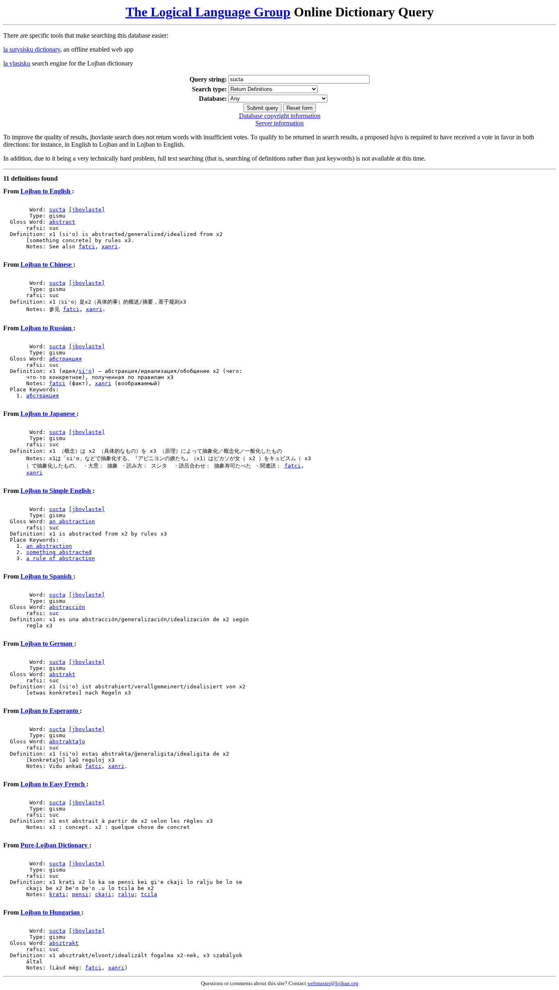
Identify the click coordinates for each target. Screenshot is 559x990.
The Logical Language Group (208, 12)
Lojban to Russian (46, 328)
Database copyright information (279, 115)
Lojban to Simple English (56, 490)
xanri (109, 246)
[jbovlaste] (87, 210)
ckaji (103, 894)
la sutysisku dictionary (31, 49)
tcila (149, 894)
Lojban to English (46, 191)
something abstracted (59, 552)
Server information (279, 123)
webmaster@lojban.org (332, 983)
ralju (126, 894)
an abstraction (72, 521)
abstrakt (62, 674)
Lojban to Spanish (46, 576)
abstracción (67, 607)
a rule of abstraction (60, 558)
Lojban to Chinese (46, 264)
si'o (85, 371)
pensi (80, 894)
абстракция (65, 359)
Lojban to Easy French (53, 784)
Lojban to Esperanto (50, 710)
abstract (62, 222)
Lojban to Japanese (48, 413)
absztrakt (64, 943)
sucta (57, 210)
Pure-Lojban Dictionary (54, 845)
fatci (87, 246)
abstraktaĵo (67, 741)
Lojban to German (47, 643)
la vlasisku (16, 63)
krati (57, 894)
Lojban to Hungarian (50, 912)
